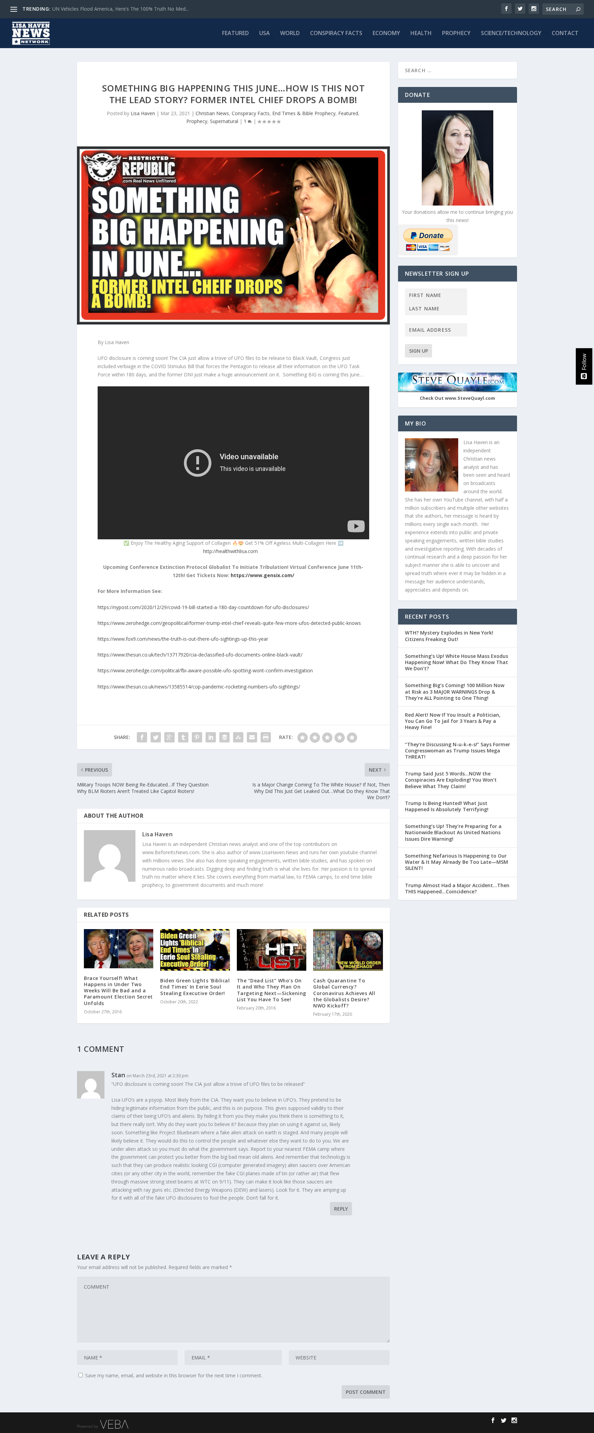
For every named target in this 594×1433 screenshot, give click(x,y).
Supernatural (224, 121)
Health (421, 33)
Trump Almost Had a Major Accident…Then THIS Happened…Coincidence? (457, 888)
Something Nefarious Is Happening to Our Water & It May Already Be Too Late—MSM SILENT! (456, 861)
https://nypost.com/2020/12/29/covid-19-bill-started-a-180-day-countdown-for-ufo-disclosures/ (203, 607)
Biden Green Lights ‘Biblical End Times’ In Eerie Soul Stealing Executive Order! (195, 986)
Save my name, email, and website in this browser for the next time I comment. (173, 1375)
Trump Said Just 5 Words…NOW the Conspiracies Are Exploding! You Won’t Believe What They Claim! (451, 779)
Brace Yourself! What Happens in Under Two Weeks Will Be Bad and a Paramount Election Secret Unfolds (118, 990)
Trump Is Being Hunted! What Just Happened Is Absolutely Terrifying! (446, 806)
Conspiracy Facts (336, 33)
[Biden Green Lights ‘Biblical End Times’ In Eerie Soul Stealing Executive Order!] (195, 950)
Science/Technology (511, 33)
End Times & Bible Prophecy (304, 113)
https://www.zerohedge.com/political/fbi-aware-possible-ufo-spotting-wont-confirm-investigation (205, 670)
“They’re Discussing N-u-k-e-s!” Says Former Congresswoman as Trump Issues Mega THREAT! (457, 750)
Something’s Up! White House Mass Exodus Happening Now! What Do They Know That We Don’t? (456, 662)
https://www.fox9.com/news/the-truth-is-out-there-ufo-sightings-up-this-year (183, 639)
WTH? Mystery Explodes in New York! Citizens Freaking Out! (449, 635)
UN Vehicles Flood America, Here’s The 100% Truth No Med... (120, 8)
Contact (565, 33)
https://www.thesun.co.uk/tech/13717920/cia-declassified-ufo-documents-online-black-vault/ (200, 654)
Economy (386, 33)
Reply (341, 1208)
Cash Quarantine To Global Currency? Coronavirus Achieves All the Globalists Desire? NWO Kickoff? (344, 993)
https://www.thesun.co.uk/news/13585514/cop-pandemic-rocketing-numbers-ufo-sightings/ (199, 686)
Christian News (212, 113)
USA (264, 33)
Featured (235, 33)
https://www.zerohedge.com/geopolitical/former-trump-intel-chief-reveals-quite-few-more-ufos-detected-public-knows (229, 623)
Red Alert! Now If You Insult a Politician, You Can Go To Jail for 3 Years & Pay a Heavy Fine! (452, 721)
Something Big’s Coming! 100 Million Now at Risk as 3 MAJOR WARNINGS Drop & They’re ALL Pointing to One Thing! (454, 691)
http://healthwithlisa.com (230, 551)
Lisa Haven (143, 113)
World (290, 33)
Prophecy (456, 33)
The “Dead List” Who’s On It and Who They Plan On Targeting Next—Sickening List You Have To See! (271, 990)
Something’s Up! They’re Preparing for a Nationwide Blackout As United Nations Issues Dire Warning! (453, 832)
